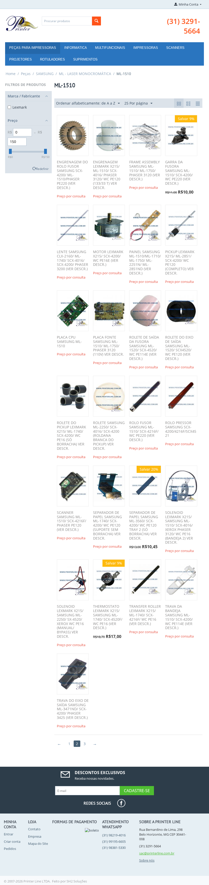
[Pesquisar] (96, 21)
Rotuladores (52, 59)
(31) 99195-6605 (114, 841)
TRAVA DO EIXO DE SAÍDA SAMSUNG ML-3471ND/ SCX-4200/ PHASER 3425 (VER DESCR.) (73, 709)
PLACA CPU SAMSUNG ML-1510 (69, 341)
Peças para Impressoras (32, 48)
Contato (34, 829)
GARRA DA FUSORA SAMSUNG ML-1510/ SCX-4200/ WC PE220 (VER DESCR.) (179, 173)
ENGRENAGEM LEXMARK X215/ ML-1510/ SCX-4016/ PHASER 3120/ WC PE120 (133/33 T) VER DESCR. (106, 175)
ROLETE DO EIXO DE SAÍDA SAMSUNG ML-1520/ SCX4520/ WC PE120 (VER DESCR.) (179, 348)
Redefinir (42, 169)
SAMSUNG (45, 73)
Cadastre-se (137, 790)
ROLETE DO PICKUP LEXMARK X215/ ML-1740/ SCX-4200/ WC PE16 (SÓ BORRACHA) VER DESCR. (71, 436)
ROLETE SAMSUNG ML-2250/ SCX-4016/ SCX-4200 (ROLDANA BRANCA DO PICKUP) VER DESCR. (109, 436)
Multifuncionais (110, 48)
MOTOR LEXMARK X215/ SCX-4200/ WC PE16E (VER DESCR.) (108, 258)
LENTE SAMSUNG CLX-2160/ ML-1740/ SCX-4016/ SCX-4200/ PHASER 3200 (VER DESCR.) (72, 260)
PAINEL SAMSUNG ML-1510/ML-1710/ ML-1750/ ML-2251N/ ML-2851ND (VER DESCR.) (145, 262)
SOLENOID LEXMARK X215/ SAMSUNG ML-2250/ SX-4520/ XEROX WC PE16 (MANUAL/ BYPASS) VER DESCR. (70, 621)
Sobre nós (146, 860)
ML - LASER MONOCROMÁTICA (85, 73)
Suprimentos (85, 59)
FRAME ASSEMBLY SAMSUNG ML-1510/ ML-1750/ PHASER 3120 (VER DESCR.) (144, 170)
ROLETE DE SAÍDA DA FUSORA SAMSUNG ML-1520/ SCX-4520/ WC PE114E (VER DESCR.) (144, 348)
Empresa (34, 836)
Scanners (175, 48)
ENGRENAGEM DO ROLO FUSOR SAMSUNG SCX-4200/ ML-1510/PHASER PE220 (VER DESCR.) (72, 175)
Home (11, 73)
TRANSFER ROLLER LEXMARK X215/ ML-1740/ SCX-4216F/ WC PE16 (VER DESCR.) (145, 615)
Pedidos (10, 848)
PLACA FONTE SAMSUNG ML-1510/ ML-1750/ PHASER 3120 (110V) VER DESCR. (108, 346)
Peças (26, 73)
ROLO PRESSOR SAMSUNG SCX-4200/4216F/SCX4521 (180, 429)
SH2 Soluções (77, 881)
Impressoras (145, 48)
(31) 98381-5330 (114, 847)
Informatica (75, 48)
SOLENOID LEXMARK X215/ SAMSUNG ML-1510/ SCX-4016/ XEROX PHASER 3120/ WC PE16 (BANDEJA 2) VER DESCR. (179, 528)
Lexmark (19, 107)
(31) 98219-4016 (114, 835)
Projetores (20, 59)
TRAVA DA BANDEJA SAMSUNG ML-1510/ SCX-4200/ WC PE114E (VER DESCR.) (179, 617)
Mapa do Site (38, 843)
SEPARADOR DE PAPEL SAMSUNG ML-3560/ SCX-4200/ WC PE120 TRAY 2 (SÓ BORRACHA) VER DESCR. (143, 526)
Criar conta (12, 841)
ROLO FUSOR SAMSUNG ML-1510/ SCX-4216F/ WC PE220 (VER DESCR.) (144, 431)
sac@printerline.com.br (156, 853)
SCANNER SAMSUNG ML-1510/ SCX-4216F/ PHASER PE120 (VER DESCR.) (71, 521)
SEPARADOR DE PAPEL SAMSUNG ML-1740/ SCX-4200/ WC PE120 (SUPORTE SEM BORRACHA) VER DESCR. (107, 526)
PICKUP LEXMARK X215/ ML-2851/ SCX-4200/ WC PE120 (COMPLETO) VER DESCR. (179, 262)
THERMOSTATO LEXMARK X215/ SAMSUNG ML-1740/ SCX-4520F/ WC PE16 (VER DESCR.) (107, 617)
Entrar (8, 834)
